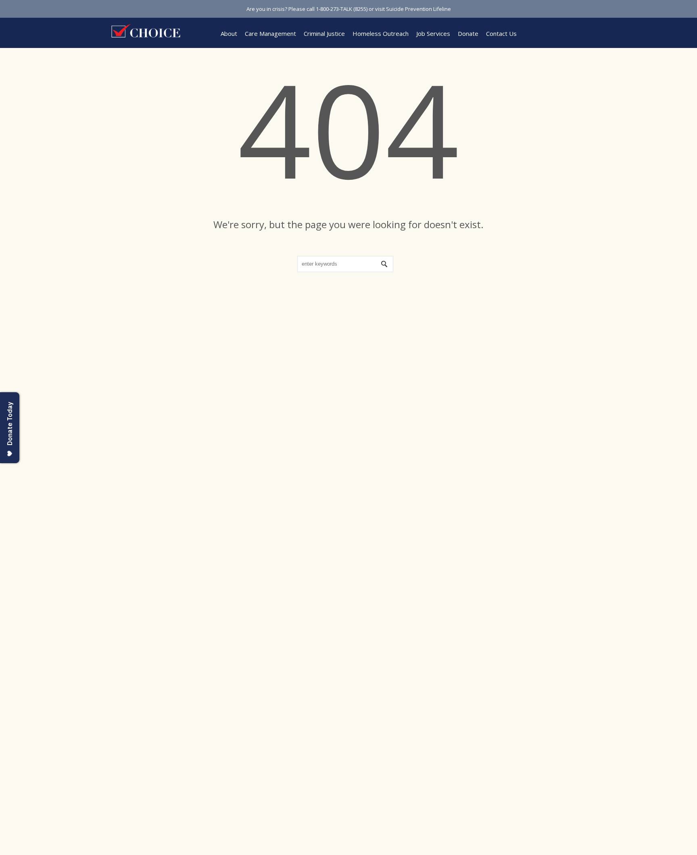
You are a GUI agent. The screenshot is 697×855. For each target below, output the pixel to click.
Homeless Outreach (381, 33)
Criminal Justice (324, 33)
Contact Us (501, 33)
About (229, 33)
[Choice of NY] (147, 31)
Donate (468, 33)
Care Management (270, 33)
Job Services (433, 33)
